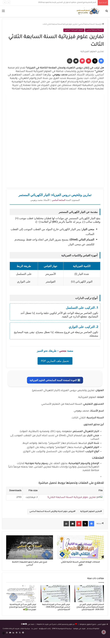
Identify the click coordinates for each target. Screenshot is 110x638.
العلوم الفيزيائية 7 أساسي (74, 30)
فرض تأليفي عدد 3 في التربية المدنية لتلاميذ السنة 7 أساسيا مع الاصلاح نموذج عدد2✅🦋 (22, 607)
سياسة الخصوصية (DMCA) (62, 629)
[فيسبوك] (26, 624)
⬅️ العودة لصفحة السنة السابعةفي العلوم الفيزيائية (55, 380)
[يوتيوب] (24, 624)
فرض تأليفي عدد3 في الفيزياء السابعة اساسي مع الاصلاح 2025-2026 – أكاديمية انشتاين (56, 607)
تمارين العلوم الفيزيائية (90, 512)
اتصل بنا (34, 629)
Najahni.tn (40, 624)
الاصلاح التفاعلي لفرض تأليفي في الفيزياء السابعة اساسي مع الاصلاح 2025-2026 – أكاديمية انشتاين (90, 607)
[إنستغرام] (22, 624)
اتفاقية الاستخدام (93, 629)
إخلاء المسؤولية (45, 629)
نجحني (63, 350)
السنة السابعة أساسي (87, 24)
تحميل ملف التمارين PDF (55, 361)
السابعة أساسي (58, 200)
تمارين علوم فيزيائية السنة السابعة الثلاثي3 (71, 497)
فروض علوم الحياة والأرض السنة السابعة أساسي (52, 512)
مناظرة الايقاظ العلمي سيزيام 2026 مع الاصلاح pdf (77, 2)
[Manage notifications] (104, 632)
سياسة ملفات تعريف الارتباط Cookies (16, 629)
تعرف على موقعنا (79, 629)
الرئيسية (99, 24)
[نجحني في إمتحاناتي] (88, 11)
